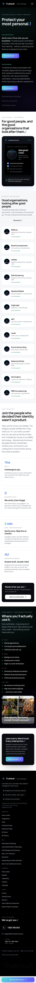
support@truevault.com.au (13, 934)
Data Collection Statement (10, 903)
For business (8, 88)
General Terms (6, 896)
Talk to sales (6, 872)
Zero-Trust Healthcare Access (11, 864)
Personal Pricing (7, 825)
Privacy (4, 893)
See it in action (13, 759)
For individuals (9, 56)
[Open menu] (32, 4)
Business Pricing (7, 829)
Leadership (5, 878)
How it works (6, 815)
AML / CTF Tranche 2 (8, 854)
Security (4, 900)
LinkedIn (4, 882)
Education (5, 857)
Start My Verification (17, 980)
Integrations (6, 819)
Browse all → (18, 220)
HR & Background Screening (11, 850)
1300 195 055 (14, 927)
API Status (5, 836)
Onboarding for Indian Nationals (12, 860)
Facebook (5, 885)
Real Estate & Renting (9, 843)
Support (4, 875)
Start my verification (17, 597)
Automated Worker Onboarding (12, 847)
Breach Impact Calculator (10, 907)
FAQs (3, 822)
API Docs (5, 832)
